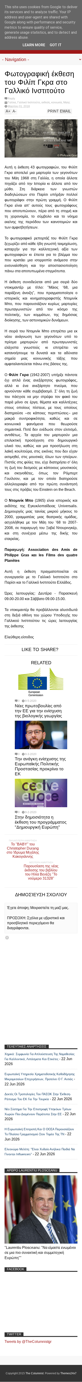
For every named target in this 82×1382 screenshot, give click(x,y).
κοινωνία (56, 102)
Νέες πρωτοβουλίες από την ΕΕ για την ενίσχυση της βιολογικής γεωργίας (38, 710)
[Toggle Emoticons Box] (7, 937)
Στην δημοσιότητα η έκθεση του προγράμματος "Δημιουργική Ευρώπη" (41, 822)
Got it (56, 45)
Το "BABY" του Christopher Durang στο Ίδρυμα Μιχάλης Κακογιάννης (23, 850)
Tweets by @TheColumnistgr (28, 1342)
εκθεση (45, 102)
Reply (11, 98)
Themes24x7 (68, 1373)
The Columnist (35, 1373)
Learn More (34, 45)
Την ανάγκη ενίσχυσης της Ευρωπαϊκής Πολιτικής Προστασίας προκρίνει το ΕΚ (40, 766)
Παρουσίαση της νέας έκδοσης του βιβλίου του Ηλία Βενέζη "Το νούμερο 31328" (41, 872)
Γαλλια (12, 102)
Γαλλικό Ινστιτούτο (28, 102)
